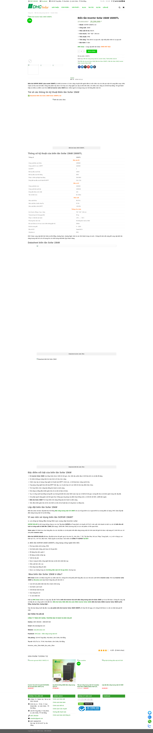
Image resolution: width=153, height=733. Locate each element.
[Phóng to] (30, 61)
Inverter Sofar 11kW (84, 602)
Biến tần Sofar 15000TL (102, 61)
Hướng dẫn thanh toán (59, 712)
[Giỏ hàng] (123, 7)
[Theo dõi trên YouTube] (124, 1)
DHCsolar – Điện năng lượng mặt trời (46, 633)
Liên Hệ (105, 7)
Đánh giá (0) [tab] (79, 79)
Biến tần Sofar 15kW (113, 61)
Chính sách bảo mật (59, 699)
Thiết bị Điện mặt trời (111, 58)
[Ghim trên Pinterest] (88, 66)
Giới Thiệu (55, 7)
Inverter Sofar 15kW (86, 63)
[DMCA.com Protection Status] (86, 704)
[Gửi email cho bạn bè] (85, 66)
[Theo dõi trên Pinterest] (120, 1)
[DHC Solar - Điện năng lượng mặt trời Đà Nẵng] (38, 6)
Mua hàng (91, 51)
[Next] (72, 39)
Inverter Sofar (54, 12)
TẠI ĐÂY (85, 538)
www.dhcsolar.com (39, 630)
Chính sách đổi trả (58, 705)
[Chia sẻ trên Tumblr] (94, 66)
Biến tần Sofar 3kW (59, 602)
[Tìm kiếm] (119, 7)
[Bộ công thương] (89, 708)
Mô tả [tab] (72, 79)
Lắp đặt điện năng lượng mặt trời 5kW (112, 685)
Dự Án (98, 7)
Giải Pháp (75, 7)
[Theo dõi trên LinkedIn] (122, 1)
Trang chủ (30, 12)
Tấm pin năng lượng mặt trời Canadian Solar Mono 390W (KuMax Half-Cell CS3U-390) (88, 685)
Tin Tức (91, 7)
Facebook (44, 1)
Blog (84, 7)
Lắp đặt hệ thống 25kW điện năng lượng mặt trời (64, 685)
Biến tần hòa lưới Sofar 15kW (87, 61)
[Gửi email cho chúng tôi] (118, 1)
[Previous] (30, 39)
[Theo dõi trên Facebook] (112, 1)
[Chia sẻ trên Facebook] (79, 66)
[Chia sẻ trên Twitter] (82, 66)
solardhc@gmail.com (36, 718)
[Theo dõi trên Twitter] (116, 1)
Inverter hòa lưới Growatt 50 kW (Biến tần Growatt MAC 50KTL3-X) (38, 685)
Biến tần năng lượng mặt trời (42, 12)
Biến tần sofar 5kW (72, 602)
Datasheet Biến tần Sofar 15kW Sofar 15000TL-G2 (45, 95)
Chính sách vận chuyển (60, 708)
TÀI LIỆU (102, 1)
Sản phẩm (65, 7)
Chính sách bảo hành (59, 702)
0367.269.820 (34, 1)
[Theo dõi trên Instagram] (114, 1)
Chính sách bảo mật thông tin (61, 715)
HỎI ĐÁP (108, 1)
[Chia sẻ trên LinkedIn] (91, 66)
